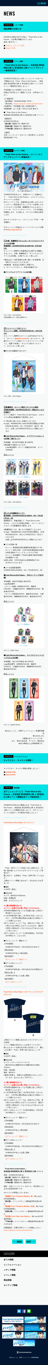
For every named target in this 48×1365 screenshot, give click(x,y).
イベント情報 (10, 1275)
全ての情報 (9, 1259)
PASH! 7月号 (11, 48)
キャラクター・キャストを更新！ (18, 760)
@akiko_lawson (21, 338)
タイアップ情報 (10, 1285)
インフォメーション (12, 1265)
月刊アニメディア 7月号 (15, 46)
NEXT (31, 1241)
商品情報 (8, 1280)
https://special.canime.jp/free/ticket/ (28, 104)
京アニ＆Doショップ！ (14, 982)
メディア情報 (10, 1270)
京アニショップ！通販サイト (16, 959)
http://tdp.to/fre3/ (14, 230)
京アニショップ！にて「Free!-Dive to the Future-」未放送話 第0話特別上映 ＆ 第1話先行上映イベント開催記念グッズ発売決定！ (24, 794)
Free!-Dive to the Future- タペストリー (19, 823)
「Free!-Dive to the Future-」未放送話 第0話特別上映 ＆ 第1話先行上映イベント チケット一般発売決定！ (24, 68)
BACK (17, 1241)
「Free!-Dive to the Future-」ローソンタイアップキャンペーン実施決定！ (23, 155)
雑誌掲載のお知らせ (12, 29)
